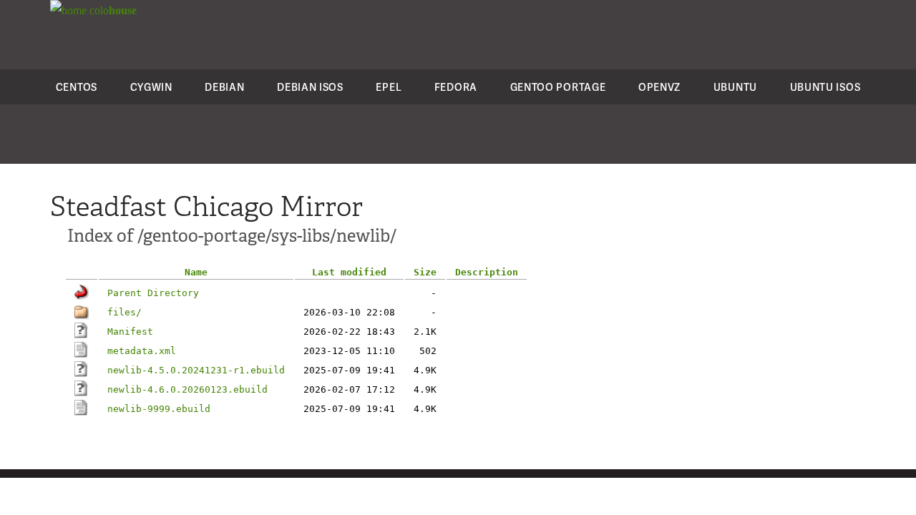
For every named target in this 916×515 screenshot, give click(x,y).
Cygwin (151, 87)
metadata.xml (141, 350)
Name (196, 272)
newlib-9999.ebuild (158, 408)
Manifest (130, 331)
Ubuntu (735, 87)
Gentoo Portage (558, 87)
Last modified (349, 272)
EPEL (388, 87)
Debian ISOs (310, 87)
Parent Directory (153, 293)
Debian (224, 87)
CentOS (76, 87)
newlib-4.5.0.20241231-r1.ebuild (196, 370)
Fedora (455, 87)
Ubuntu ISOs (825, 87)
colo (112, 10)
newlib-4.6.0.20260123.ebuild (187, 389)
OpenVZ (659, 87)
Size (425, 272)
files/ (124, 312)
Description (486, 272)
